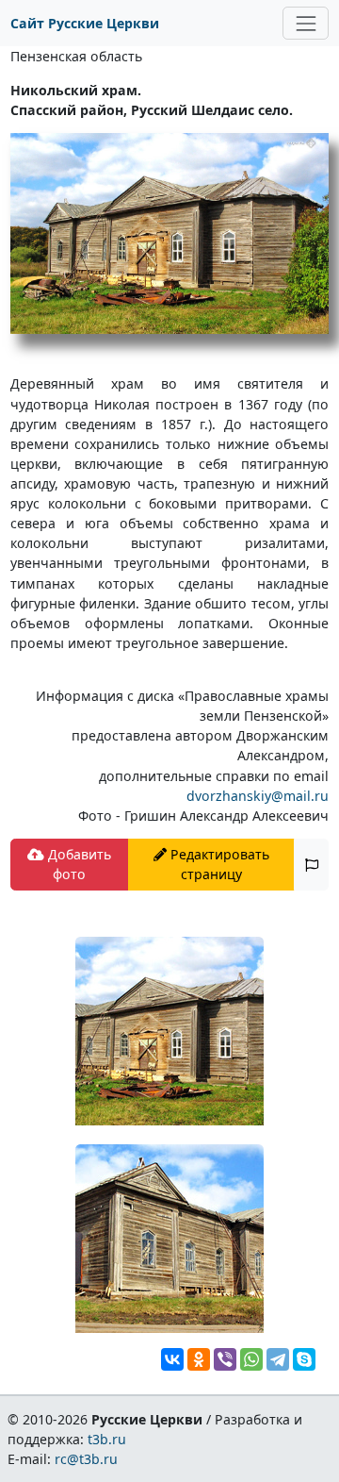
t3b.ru (107, 1439)
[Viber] (225, 1359)
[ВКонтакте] (172, 1359)
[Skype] (304, 1359)
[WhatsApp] (251, 1359)
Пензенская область (76, 56)
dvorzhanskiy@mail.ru (257, 796)
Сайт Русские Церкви (84, 23)
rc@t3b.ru (86, 1459)
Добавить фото (77, 864)
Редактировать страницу (218, 864)
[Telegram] (277, 1359)
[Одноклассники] (198, 1359)
